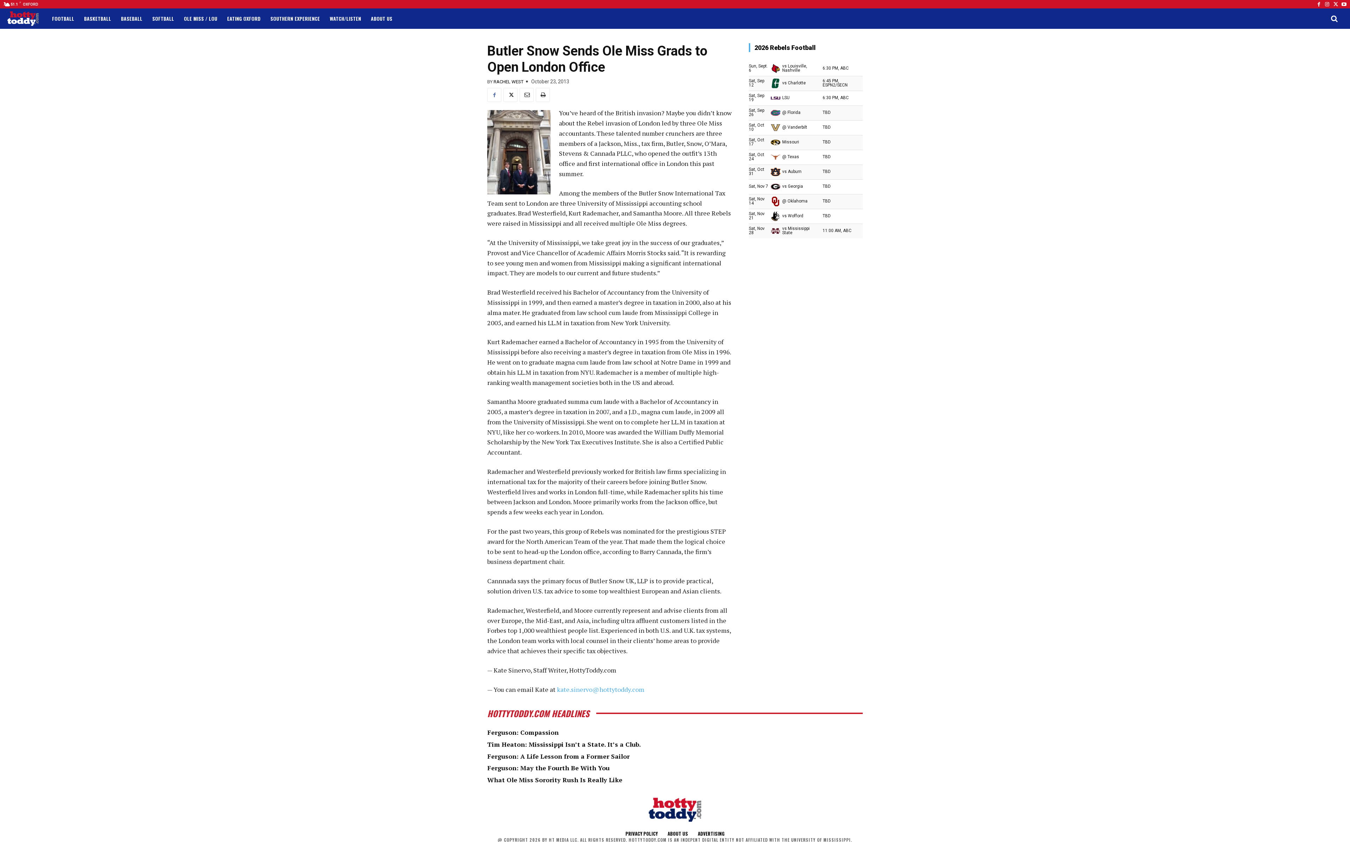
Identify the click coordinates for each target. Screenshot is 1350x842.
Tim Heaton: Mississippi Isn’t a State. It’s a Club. (564, 744)
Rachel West (508, 81)
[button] (1334, 18)
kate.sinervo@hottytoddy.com (600, 689)
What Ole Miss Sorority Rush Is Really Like (554, 780)
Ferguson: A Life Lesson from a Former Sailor (558, 756)
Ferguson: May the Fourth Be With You (548, 768)
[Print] (543, 95)
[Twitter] (1335, 4)
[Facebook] (1318, 4)
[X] (510, 95)
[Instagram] (1327, 4)
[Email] (527, 95)
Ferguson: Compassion (523, 732)
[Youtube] (1344, 4)
